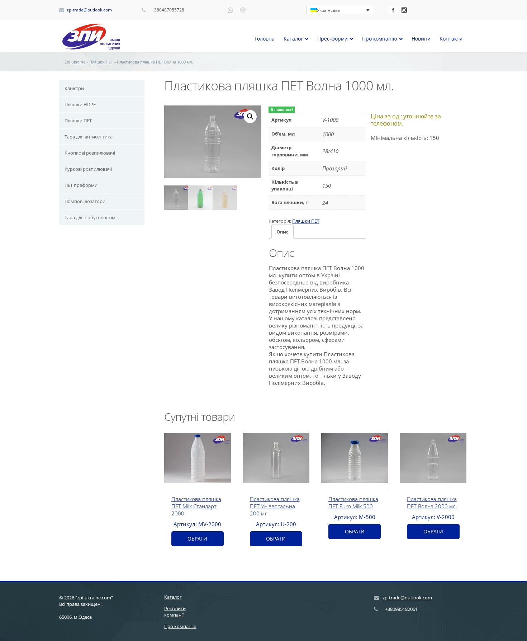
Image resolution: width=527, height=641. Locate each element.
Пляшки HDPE (80, 104)
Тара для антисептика (89, 136)
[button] (250, 116)
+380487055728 (168, 10)
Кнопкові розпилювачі (90, 153)
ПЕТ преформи (81, 185)
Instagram (404, 10)
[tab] (282, 232)
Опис (282, 231)
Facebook (393, 10)
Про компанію (180, 626)
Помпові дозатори (85, 201)
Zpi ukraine (75, 62)
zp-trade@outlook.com (89, 10)
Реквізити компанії (175, 611)
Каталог (173, 597)
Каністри (74, 88)
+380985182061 (401, 609)
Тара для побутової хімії (91, 217)
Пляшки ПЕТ (101, 62)
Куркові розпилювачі (88, 169)
